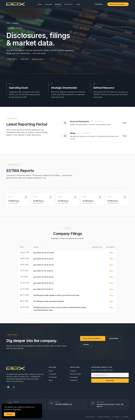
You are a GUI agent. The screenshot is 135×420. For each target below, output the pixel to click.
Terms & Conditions (104, 417)
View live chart (38, 59)
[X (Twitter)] (14, 387)
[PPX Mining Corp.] (15, 4)
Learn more (17, 409)
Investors (58, 4)
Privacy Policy (90, 417)
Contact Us (74, 380)
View (112, 253)
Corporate (48, 4)
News (78, 4)
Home (40, 4)
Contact (86, 344)
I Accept (9, 414)
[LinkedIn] (8, 387)
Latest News (113, 338)
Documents (74, 377)
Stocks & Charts (75, 374)
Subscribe (110, 380)
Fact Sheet (100, 4)
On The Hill (68, 4)
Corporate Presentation (118, 4)
